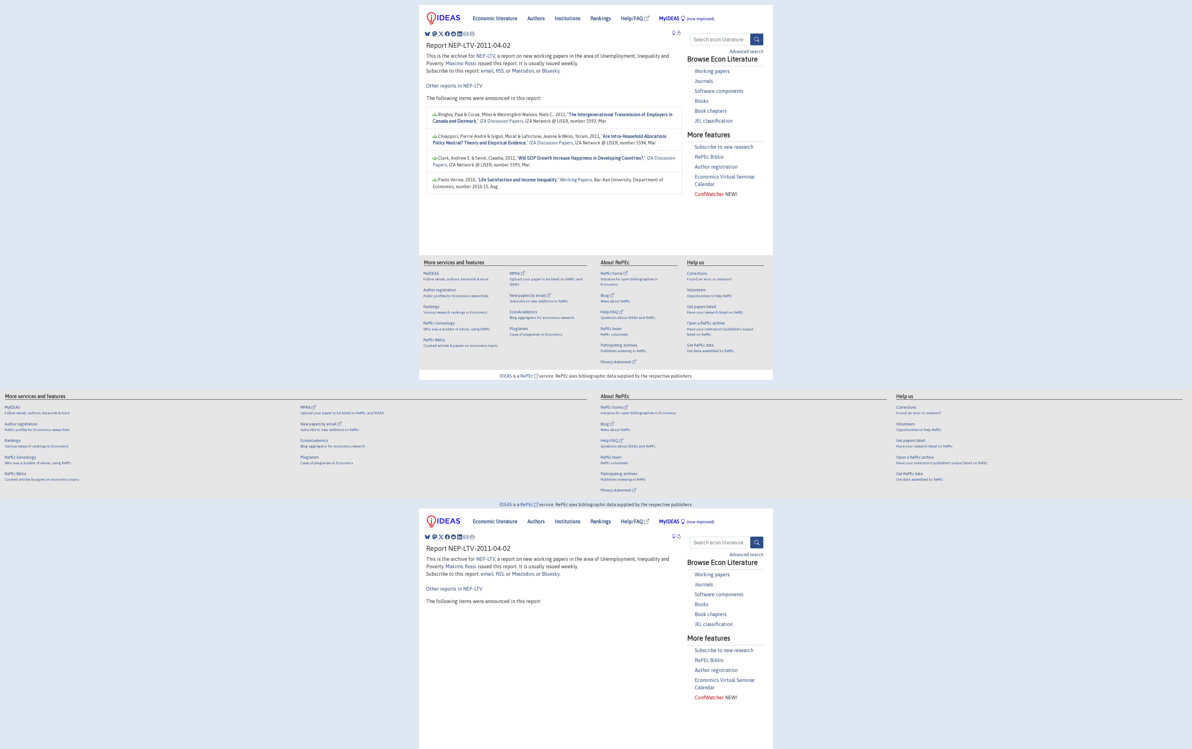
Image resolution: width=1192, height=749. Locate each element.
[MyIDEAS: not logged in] (675, 33)
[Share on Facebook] (447, 34)
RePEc (527, 376)
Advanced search (746, 51)
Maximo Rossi (460, 63)
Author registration (716, 167)
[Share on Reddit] (453, 34)
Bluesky (550, 71)
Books (701, 101)
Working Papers (576, 179)
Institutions (567, 18)
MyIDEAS (686, 18)
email (487, 71)
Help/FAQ (632, 18)
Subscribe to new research (724, 147)
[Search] (756, 39)
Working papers (712, 71)
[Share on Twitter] (441, 34)
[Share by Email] (465, 34)
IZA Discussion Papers (501, 121)
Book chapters (711, 111)
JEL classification (714, 121)
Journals (704, 81)
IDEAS (505, 376)
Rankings (600, 18)
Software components (719, 91)
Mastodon (523, 71)
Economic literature (495, 18)
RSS (500, 71)
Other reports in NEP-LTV (454, 86)
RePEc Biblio (709, 157)
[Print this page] (472, 34)
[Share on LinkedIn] (459, 34)
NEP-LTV (485, 56)
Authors (536, 18)
